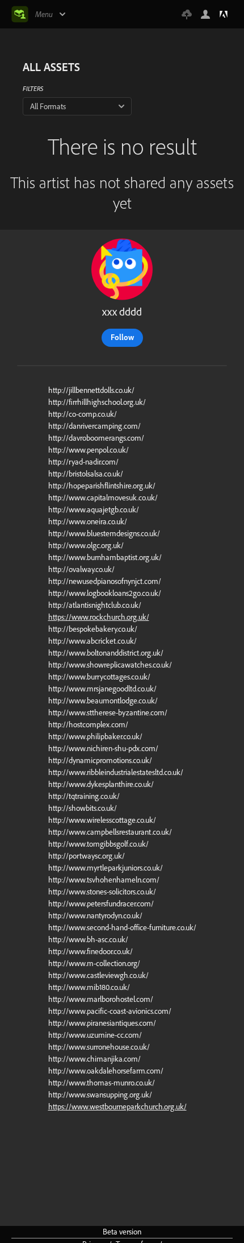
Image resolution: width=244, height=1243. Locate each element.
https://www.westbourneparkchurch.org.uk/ (117, 1106)
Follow (122, 337)
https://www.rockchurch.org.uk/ (98, 617)
